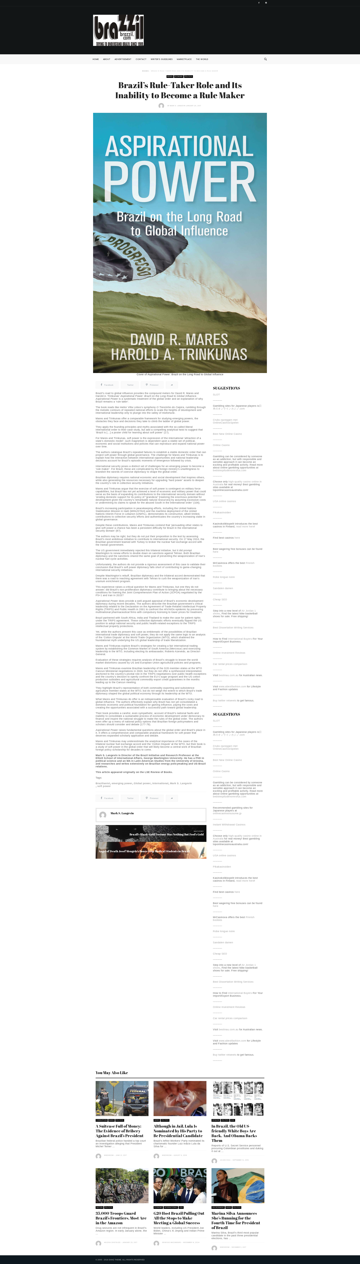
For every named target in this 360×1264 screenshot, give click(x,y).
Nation (99, 1207)
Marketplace (184, 59)
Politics (188, 76)
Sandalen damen (223, 588)
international (160, 783)
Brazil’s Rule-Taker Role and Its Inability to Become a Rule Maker (184, 71)
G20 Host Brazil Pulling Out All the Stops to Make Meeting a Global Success (179, 1218)
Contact (141, 59)
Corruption (101, 1120)
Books (145, 71)
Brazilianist (103, 783)
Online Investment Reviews (229, 652)
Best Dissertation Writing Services (233, 627)
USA (232, 1120)
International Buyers (240, 638)
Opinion (215, 1120)
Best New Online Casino (227, 434)
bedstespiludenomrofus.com (229, 470)
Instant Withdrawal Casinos (229, 824)
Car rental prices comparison (230, 664)
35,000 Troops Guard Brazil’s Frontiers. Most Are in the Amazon (121, 1218)
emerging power (122, 783)
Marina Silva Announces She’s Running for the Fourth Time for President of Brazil (236, 1220)
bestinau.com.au (228, 675)
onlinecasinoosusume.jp (227, 813)
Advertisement (123, 59)
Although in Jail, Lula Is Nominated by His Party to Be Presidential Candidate (178, 1130)
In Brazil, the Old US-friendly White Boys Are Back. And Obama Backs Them (234, 1133)
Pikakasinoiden (222, 512)
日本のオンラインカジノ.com (237, 407)
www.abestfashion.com (232, 686)
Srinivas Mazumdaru (171, 1242)
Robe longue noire (224, 577)
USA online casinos (224, 501)
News (111, 1120)
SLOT (216, 394)
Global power (142, 783)
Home (96, 59)
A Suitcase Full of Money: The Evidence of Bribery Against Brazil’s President (120, 1130)
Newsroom (109, 1155)
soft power (104, 786)
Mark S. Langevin (177, 106)
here (237, 537)
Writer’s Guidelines (162, 59)
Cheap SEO (220, 599)
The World (202, 59)
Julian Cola (225, 1160)
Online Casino (221, 445)
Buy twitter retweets (224, 700)
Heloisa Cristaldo (112, 1242)
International (170, 1207)
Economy (179, 76)
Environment (218, 1207)
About (106, 59)
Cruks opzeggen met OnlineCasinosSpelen (226, 421)
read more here (245, 526)
